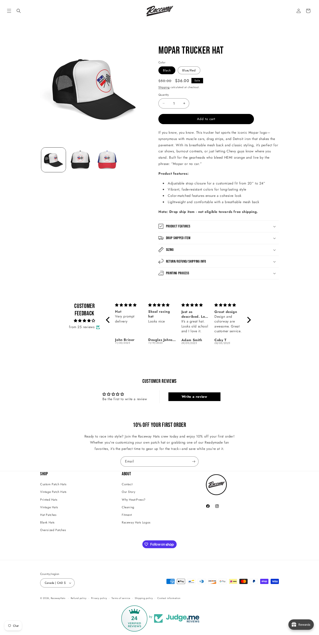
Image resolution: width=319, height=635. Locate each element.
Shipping (164, 87)
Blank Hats (47, 522)
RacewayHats (58, 598)
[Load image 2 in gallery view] (80, 160)
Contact (127, 484)
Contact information (168, 598)
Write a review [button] (194, 396)
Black (167, 70)
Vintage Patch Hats (53, 492)
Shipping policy (144, 598)
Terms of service (121, 598)
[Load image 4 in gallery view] (107, 160)
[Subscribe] (193, 461)
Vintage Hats (49, 507)
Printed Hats (48, 499)
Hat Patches (48, 515)
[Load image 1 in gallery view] (53, 160)
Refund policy (79, 598)
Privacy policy (99, 598)
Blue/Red (189, 70)
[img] (84, 321)
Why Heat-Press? (134, 499)
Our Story (128, 492)
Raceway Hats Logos (136, 522)
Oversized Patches (53, 530)
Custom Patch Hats (53, 484)
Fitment (127, 515)
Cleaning (128, 507)
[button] (9, 11)
